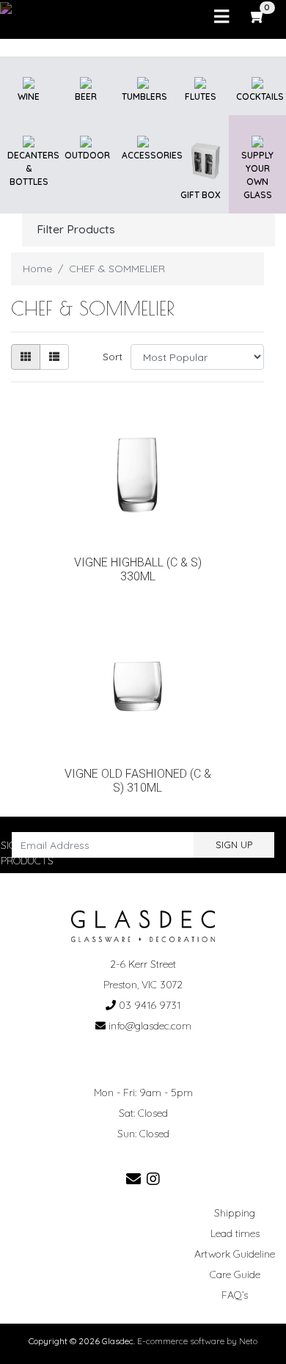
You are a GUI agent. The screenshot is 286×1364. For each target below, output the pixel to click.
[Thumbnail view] (25, 357)
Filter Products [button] (76, 229)
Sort (112, 356)
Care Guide (235, 1274)
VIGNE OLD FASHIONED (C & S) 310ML (138, 781)
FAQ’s (234, 1295)
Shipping (234, 1212)
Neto (248, 1340)
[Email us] (133, 1179)
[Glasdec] (143, 925)
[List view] (54, 357)
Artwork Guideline (234, 1254)
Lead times (235, 1233)
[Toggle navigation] (221, 17)
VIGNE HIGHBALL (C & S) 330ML (138, 569)
